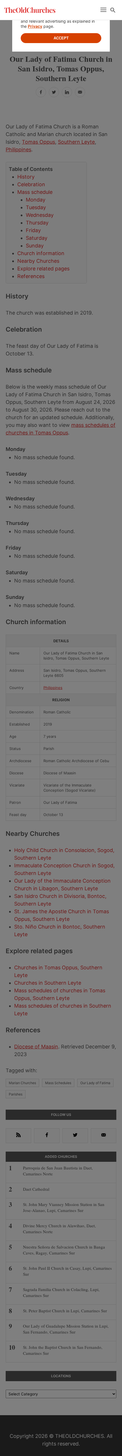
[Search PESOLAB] (113, 10)
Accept (61, 38)
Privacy (35, 26)
